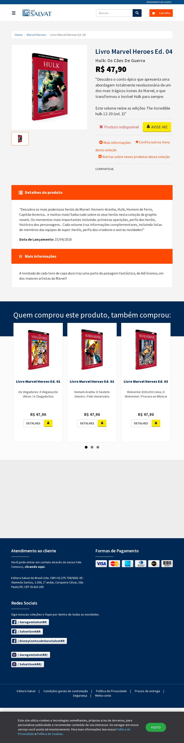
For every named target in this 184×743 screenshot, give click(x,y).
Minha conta (103, 695)
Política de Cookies (50, 734)
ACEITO (156, 727)
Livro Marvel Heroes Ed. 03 (146, 381)
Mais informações (117, 142)
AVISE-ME (159, 127)
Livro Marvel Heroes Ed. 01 (38, 381)
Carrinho (164, 13)
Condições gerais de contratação (66, 691)
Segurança (80, 695)
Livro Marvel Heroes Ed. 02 (92, 381)
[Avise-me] (48, 423)
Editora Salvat (26, 691)
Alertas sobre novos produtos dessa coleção (136, 156)
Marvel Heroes (36, 35)
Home (19, 35)
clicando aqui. (35, 567)
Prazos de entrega (147, 691)
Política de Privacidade (111, 691)
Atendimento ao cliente (159, 2)
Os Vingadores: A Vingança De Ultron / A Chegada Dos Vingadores (38, 396)
